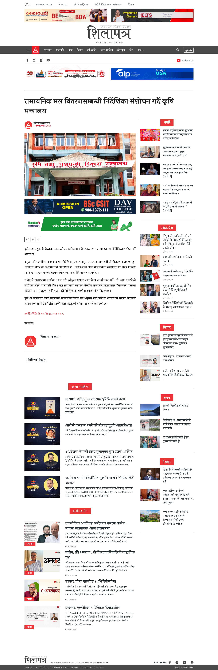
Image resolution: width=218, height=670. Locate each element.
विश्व (131, 50)
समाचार (47, 50)
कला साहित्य (107, 50)
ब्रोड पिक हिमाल (81, 4)
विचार (79, 50)
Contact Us (87, 667)
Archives (74, 667)
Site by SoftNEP (103, 662)
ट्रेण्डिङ (27, 5)
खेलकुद (121, 50)
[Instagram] (34, 61)
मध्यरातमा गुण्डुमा (44, 4)
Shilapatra (188, 60)
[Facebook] (27, 61)
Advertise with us (59, 667)
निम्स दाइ (63, 4)
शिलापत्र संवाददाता (42, 123)
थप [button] (140, 50)
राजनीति (60, 50)
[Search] (175, 49)
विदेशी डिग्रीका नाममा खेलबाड (108, 4)
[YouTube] (48, 61)
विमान (131, 4)
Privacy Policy (42, 667)
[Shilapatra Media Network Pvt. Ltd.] (109, 32)
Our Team (100, 667)
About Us (28, 667)
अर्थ (70, 50)
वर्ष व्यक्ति (91, 50)
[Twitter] (41, 61)
